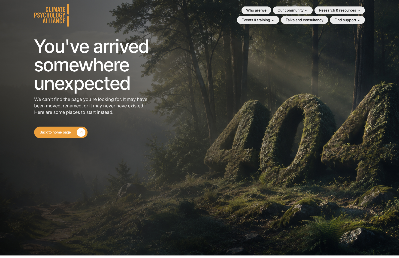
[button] (292, 10)
